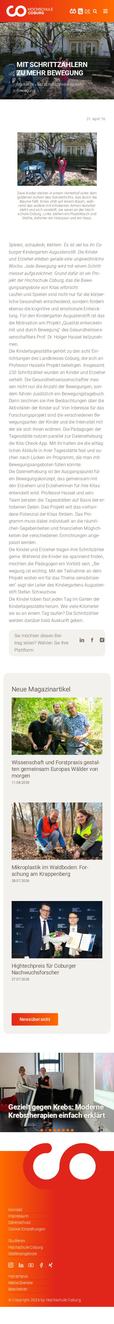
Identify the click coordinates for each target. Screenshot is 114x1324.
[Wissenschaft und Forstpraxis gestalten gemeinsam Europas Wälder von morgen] (57, 726)
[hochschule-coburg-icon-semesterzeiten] (80, 9)
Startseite (25, 84)
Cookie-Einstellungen (26, 1229)
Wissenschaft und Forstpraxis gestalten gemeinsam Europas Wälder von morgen (56, 769)
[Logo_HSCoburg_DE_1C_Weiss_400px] (29, 7)
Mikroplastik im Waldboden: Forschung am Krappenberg (50, 870)
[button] (21, 176)
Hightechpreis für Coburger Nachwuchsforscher (44, 969)
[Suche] (95, 11)
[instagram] (10, 1265)
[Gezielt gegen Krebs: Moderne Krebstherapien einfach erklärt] (57, 1092)
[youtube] (30, 1265)
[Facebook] (92, 640)
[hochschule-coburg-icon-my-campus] (72, 10)
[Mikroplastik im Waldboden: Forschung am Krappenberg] (57, 831)
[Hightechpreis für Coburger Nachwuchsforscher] (57, 929)
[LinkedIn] (82, 640)
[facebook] (41, 1265)
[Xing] (102, 640)
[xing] (51, 1265)
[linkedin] (21, 1265)
